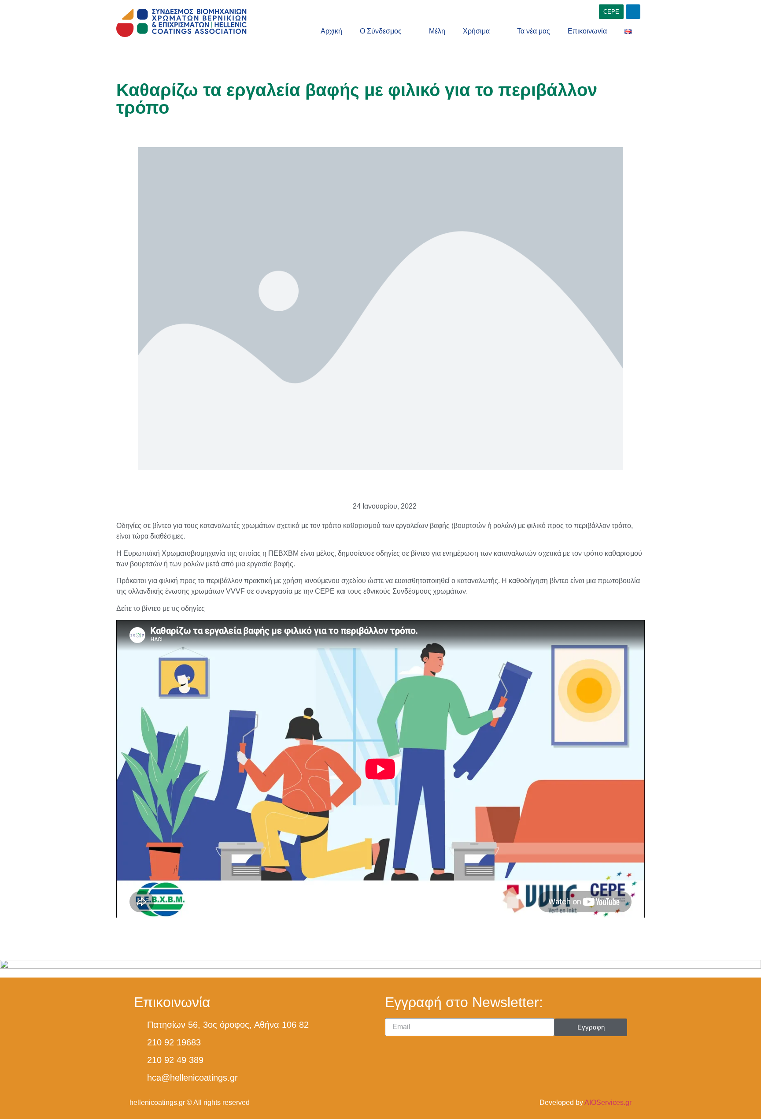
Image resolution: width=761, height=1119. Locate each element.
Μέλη (437, 31)
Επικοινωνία (587, 31)
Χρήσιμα (476, 31)
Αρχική (331, 31)
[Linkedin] (633, 11)
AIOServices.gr (608, 1102)
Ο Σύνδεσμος (381, 31)
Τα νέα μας (533, 31)
